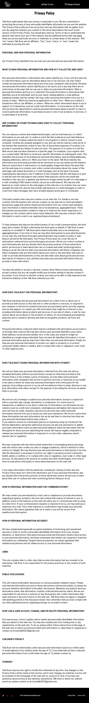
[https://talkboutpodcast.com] (7, 4)
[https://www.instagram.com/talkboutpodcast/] (3, 695)
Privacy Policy (71, 695)
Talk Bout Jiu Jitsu (47, 4)
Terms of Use (81, 695)
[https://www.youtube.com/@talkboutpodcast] (7, 696)
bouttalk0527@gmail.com (27, 630)
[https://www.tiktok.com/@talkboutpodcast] (11, 696)
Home (28, 4)
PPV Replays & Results (72, 4)
